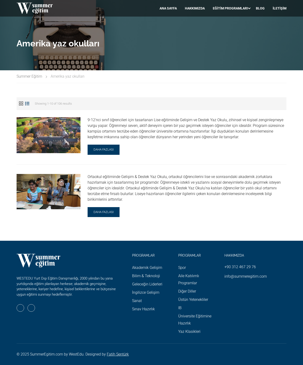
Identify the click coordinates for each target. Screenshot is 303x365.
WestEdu (76, 354)
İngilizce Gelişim (145, 292)
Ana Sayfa (168, 8)
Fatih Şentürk (118, 354)
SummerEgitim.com (46, 354)
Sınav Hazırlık (143, 309)
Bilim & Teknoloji (146, 276)
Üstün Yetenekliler (193, 299)
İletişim (279, 8)
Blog (260, 8)
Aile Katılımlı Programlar (188, 279)
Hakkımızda (195, 8)
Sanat (137, 300)
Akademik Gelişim (147, 267)
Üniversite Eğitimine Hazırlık (194, 319)
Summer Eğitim (29, 76)
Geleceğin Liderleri (147, 284)
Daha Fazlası (103, 151)
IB (180, 308)
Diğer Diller (187, 291)
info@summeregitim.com (245, 276)
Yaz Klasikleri (189, 331)
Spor (182, 267)
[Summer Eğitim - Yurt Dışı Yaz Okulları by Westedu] (35, 8)
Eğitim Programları (230, 8)
